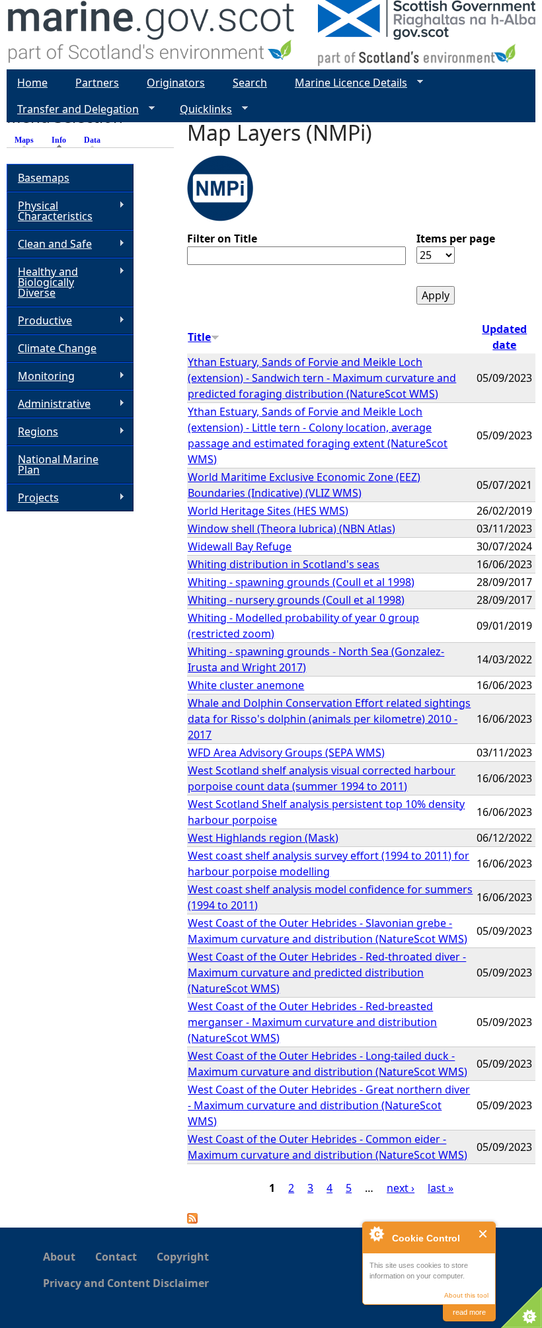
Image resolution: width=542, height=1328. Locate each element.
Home (32, 82)
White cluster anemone (246, 685)
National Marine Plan (58, 464)
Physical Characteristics (50, 210)
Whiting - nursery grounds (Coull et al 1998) (296, 600)
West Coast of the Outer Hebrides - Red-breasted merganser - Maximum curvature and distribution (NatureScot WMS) (312, 1022)
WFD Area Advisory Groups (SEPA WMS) (286, 752)
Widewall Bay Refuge (239, 546)
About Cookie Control (376, 1233)
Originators (176, 82)
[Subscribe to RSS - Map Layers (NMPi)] (192, 1219)
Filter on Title (222, 238)
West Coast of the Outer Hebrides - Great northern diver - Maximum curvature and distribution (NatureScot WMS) (329, 1105)
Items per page (455, 238)
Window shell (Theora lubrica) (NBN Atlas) (291, 528)
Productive (39, 320)
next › (400, 1188)
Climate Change (57, 348)
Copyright (183, 1256)
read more (469, 1312)
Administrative (49, 404)
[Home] (152, 34)
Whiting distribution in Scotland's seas (283, 564)
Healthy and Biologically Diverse (42, 282)
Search (250, 82)
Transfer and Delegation (73, 109)
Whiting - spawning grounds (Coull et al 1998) (301, 582)
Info (62, 140)
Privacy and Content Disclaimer (126, 1283)
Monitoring (41, 376)
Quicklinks (200, 109)
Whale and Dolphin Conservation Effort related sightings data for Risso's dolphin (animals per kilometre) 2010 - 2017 (329, 719)
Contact (116, 1256)
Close (483, 1234)
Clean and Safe (49, 244)
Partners (97, 82)
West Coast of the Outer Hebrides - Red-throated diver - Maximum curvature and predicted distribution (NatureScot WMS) (327, 972)
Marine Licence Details (345, 83)
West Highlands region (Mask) (263, 837)
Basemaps (43, 177)
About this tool (466, 1295)
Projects (33, 497)
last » (440, 1188)
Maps (24, 140)
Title (199, 337)
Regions (32, 431)
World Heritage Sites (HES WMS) (268, 510)
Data (92, 140)
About (59, 1256)
